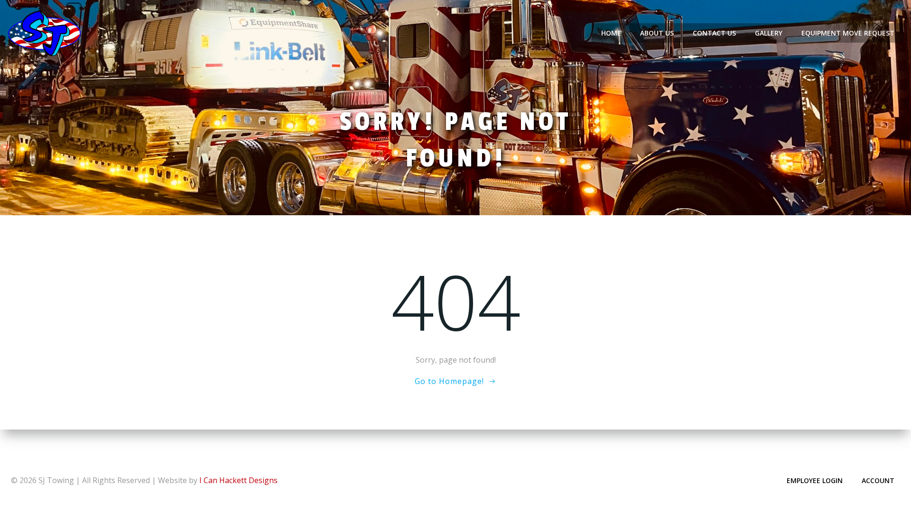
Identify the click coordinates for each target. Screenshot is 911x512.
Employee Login (815, 480)
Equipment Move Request (847, 32)
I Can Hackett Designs (238, 480)
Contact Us (714, 32)
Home (611, 32)
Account (878, 480)
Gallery (768, 32)
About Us (657, 32)
